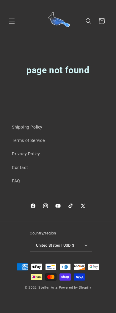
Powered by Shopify (75, 287)
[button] (11, 21)
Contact (20, 167)
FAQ (16, 181)
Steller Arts (48, 287)
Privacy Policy (26, 153)
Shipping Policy (27, 127)
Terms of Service (28, 140)
